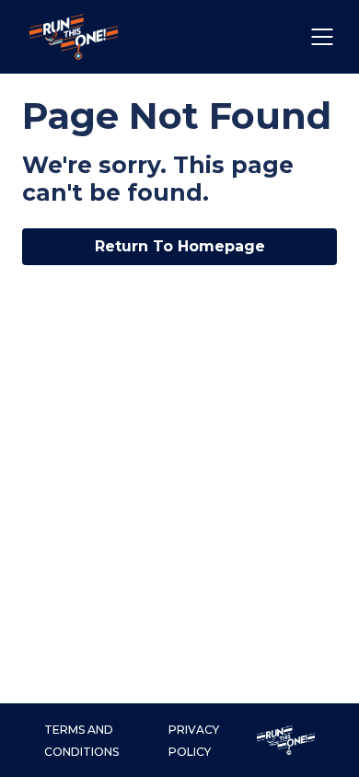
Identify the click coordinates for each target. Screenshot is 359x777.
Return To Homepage (180, 246)
